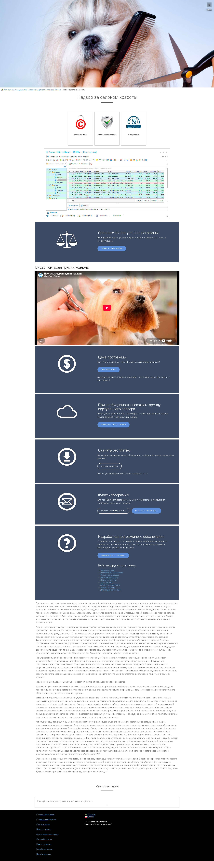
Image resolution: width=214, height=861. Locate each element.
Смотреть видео (43, 824)
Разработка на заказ (44, 849)
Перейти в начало (43, 854)
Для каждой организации (110, 590)
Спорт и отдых (106, 582)
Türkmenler (91, 814)
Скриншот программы (45, 814)
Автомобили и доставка (110, 585)
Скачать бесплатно (109, 466)
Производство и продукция (111, 573)
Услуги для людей (107, 587)
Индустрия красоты (108, 580)
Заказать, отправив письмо (113, 511)
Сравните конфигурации (111, 248)
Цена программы (108, 370)
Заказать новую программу (113, 555)
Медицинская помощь (109, 577)
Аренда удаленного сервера (113, 424)
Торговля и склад (107, 570)
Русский (90, 817)
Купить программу (43, 844)
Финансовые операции (109, 575)
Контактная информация (146, 511)
